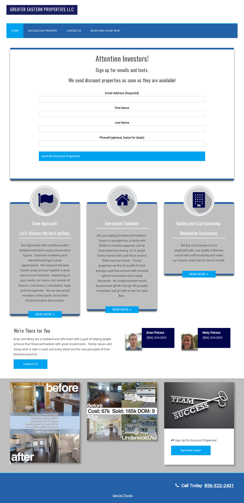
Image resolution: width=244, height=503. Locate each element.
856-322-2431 (219, 485)
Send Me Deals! (191, 450)
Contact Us (73, 30)
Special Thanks (123, 495)
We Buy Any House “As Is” (105, 30)
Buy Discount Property (42, 30)
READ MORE (44, 314)
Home (15, 30)
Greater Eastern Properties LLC (42, 9)
